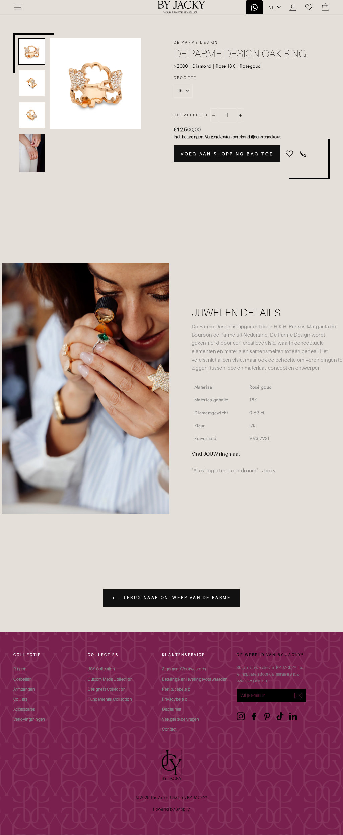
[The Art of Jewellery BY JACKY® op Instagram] (241, 716)
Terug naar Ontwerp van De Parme (176, 597)
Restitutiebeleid (176, 689)
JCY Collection (101, 668)
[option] (95, 83)
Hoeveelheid (191, 115)
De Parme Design (196, 42)
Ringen (19, 668)
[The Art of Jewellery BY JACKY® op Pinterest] (267, 716)
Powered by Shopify (171, 809)
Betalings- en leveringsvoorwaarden (194, 679)
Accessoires (24, 709)
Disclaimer (172, 709)
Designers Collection (107, 689)
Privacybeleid (174, 699)
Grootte (185, 78)
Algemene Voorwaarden (184, 668)
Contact (169, 729)
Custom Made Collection (110, 679)
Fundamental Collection (110, 699)
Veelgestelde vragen (180, 719)
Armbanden (24, 689)
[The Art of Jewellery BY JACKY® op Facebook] (254, 716)
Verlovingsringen (29, 719)
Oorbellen (22, 679)
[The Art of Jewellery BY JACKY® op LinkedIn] (293, 716)
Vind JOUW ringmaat (216, 454)
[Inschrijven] (298, 696)
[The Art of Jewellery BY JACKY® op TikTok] (280, 716)
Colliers (20, 699)
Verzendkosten (218, 136)
